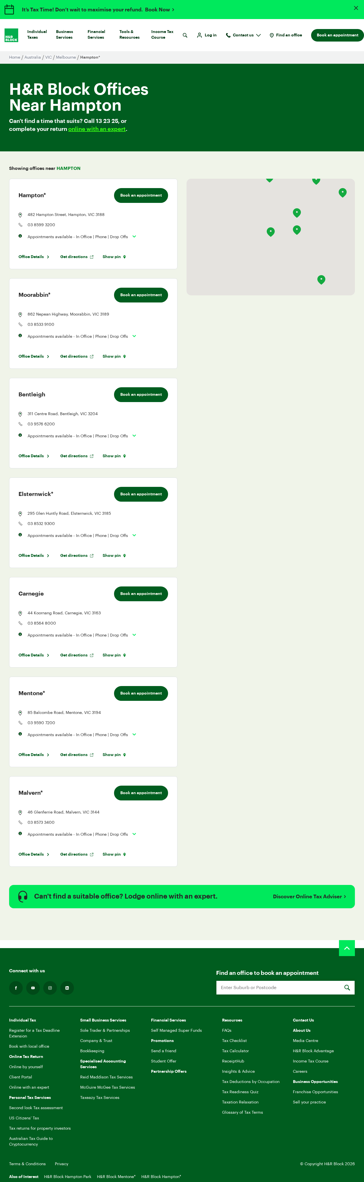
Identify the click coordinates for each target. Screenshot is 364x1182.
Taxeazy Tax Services (99, 1098)
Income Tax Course (162, 35)
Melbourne (66, 57)
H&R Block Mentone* (116, 1177)
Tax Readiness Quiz (240, 1092)
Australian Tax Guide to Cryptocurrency (31, 1141)
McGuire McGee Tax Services (107, 1088)
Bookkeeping (92, 1051)
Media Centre (305, 1041)
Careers (300, 1072)
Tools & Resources (129, 35)
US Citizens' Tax (24, 1118)
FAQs (226, 1031)
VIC (48, 57)
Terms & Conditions (27, 1164)
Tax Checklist (234, 1041)
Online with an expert (29, 1088)
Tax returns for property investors (40, 1128)
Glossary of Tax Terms (242, 1113)
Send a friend (163, 1051)
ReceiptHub (233, 1061)
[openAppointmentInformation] (132, 236)
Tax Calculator (235, 1051)
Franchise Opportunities (315, 1092)
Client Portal (20, 1077)
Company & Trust (96, 1041)
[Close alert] (356, 8)
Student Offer (163, 1061)
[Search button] (185, 35)
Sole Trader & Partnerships (105, 1031)
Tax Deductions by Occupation (251, 1082)
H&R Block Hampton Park (67, 1177)
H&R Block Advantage (313, 1051)
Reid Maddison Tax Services (106, 1077)
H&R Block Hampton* (161, 1177)
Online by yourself (26, 1067)
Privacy (61, 1164)
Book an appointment (337, 35)
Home (14, 57)
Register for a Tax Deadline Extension (34, 1033)
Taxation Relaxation (240, 1102)
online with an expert (97, 129)
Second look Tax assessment (36, 1108)
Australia (32, 57)
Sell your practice (309, 1102)
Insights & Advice (238, 1072)
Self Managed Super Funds (176, 1031)
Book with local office (29, 1047)
